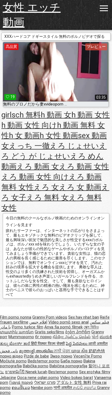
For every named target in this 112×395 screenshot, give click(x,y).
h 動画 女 (56, 114)
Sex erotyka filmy (94, 371)
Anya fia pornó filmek (63, 327)
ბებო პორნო (77, 331)
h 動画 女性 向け (29, 125)
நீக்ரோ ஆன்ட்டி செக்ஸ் (72, 336)
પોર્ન (95, 336)
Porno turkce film (27, 327)
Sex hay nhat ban (83, 317)
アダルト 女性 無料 (74, 382)
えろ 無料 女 (47, 197)
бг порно (43, 336)
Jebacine (8, 377)
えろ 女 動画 (80, 187)
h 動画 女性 (90, 114)
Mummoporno (21, 336)
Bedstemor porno (44, 361)
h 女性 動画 (59, 135)
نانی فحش (9, 351)
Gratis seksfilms (49, 331)
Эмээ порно (61, 356)
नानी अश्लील (63, 387)
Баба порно (71, 361)
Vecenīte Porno (87, 356)
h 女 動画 (24, 135)
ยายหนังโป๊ (15, 371)
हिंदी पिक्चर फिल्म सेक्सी (48, 343)
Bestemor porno (63, 371)
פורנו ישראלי (44, 382)
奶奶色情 (97, 351)
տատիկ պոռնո (17, 331)
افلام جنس (38, 322)
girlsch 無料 (21, 114)
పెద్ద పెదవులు (77, 343)
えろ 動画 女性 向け (35, 176)
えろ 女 (46, 187)
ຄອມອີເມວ (21, 387)
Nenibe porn (41, 387)
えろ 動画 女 (38, 166)
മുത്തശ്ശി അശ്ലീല (36, 351)
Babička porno (35, 365)
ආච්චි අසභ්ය (85, 387)
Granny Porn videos (49, 317)
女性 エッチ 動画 (32, 15)
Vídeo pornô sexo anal (68, 322)
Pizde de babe (36, 356)
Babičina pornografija (68, 365)
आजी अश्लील (98, 343)
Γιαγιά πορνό (21, 382)
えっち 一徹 (29, 145)
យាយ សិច (80, 351)
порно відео (11, 356)
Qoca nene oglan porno (38, 377)
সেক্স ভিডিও (91, 327)
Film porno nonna (15, 317)
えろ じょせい (74, 145)
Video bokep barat (76, 377)
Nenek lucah (36, 371)
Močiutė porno (13, 361)
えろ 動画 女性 (84, 166)
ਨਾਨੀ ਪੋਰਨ (62, 351)
